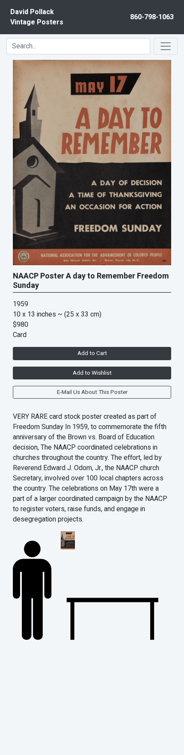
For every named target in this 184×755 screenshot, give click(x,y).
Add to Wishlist (92, 373)
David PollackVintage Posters (36, 17)
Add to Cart (92, 353)
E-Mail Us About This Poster (92, 392)
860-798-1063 (152, 17)
